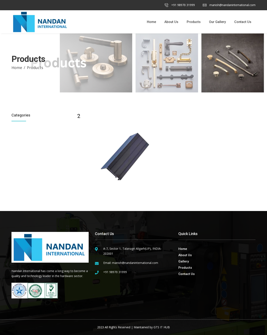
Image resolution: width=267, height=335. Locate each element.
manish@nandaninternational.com (232, 5)
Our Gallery (217, 22)
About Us (171, 22)
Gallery (183, 261)
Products (194, 22)
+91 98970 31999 (182, 5)
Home (151, 22)
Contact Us (242, 22)
